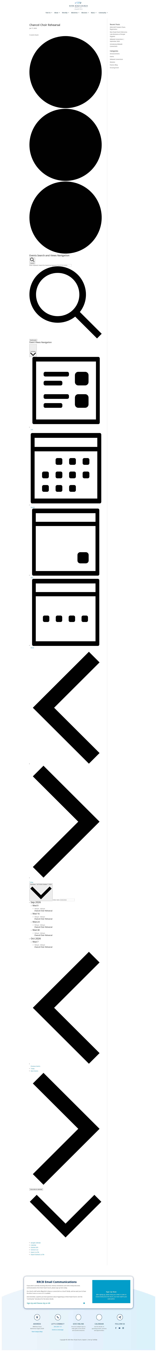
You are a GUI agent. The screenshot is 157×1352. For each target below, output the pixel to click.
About (56, 13)
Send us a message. (58, 1330)
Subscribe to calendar (36, 1189)
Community (102, 13)
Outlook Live (34, 1250)
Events (112, 56)
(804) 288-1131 (58, 1326)
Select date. (56, 900)
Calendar (99, 1324)
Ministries (74, 13)
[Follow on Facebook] (115, 1328)
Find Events (33, 340)
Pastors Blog (114, 65)
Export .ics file (35, 1252)
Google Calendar (36, 1243)
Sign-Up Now (111, 1292)
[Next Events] (66, 878)
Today (31, 882)
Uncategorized (114, 68)
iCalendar (33, 1245)
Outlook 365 (34, 1247)
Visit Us (48, 13)
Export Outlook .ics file (37, 1254)
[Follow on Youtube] (119, 1328)
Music (93, 13)
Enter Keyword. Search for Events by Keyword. (43, 265)
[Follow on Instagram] (123, 1328)
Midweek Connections (116, 59)
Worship (64, 13)
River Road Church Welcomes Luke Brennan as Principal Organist (118, 34)
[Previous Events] (66, 764)
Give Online (78, 1324)
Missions (84, 13)
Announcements (115, 54)
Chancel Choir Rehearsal (43, 911)
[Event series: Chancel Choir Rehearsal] (46, 909)
